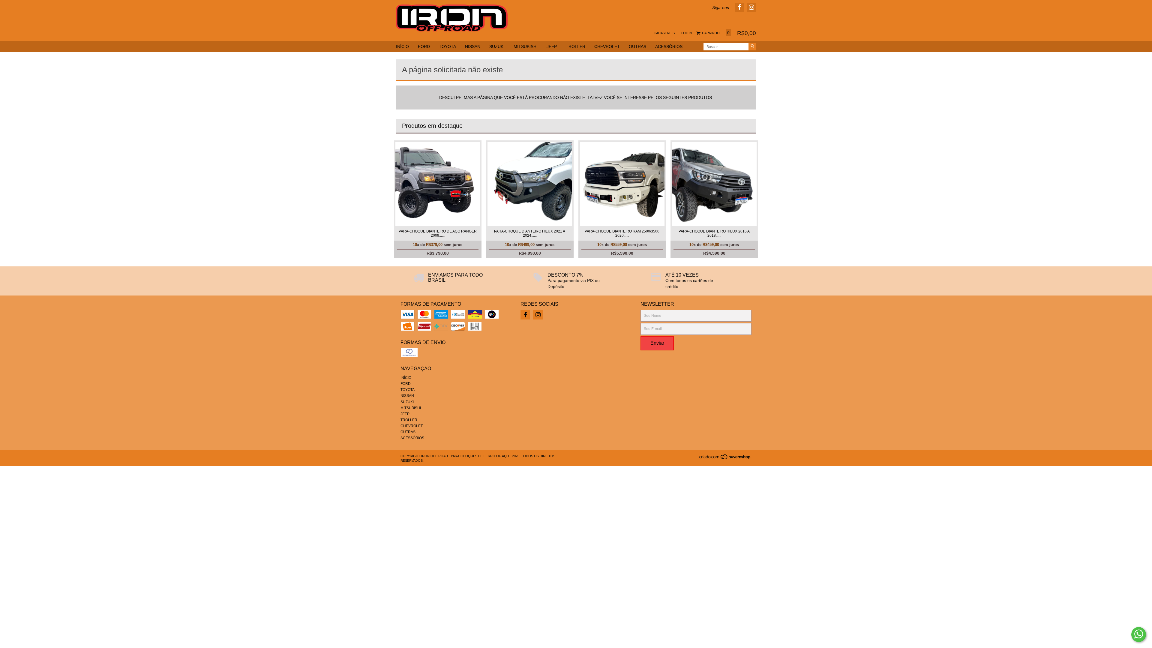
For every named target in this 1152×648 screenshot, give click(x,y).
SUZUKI (497, 46)
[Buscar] (752, 46)
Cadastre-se (665, 33)
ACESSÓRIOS (668, 46)
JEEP (552, 46)
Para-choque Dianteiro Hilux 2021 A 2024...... (529, 233)
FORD (424, 46)
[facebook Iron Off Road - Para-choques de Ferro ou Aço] (525, 315)
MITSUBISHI (526, 46)
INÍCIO (402, 46)
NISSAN (472, 46)
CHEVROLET (607, 46)
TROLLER (575, 46)
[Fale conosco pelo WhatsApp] (1138, 634)
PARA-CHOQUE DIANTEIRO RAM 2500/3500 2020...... (622, 233)
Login (686, 33)
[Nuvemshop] (725, 458)
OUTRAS (637, 46)
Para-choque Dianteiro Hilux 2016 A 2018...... (714, 233)
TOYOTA (447, 46)
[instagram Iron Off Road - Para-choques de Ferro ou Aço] (538, 315)
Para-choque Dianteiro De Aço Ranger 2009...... (438, 233)
